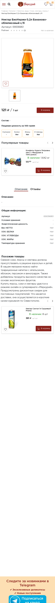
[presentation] (47, 142)
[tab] (21, 189)
